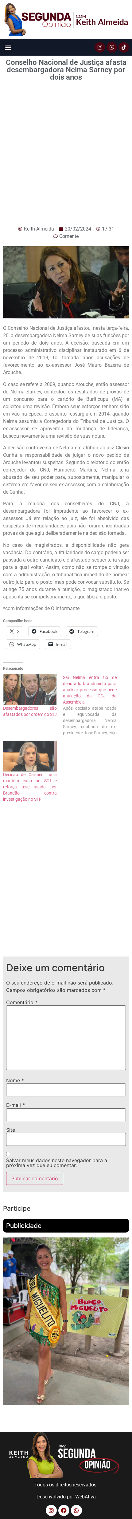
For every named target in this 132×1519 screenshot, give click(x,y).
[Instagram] (100, 47)
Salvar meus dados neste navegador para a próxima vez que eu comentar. (56, 1163)
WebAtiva (85, 1497)
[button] (8, 47)
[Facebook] (63, 1510)
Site (10, 1129)
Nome (15, 1080)
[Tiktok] (123, 47)
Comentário (21, 1002)
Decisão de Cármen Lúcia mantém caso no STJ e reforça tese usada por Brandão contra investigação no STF (30, 787)
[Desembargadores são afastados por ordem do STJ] (30, 689)
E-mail (15, 1105)
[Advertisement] (66, 156)
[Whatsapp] (112, 47)
